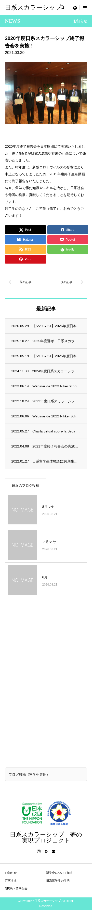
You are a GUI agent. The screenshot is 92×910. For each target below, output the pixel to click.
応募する (11, 880)
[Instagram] (38, 851)
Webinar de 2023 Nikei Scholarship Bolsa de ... (56, 386)
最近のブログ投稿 (25, 485)
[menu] (75, 7)
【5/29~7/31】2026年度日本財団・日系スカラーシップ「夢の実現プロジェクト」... (56, 326)
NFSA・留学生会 (16, 888)
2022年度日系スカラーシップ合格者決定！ (56, 401)
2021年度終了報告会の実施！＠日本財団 (56, 446)
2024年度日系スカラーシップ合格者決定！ (56, 371)
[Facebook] (46, 851)
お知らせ (11, 872)
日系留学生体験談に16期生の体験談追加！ (56, 461)
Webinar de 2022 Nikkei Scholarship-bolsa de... (56, 416)
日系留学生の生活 (58, 880)
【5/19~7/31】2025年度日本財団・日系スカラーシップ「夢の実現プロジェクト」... (56, 356)
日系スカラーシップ (33, 7)
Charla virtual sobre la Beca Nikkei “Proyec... (56, 431)
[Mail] (53, 851)
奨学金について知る (59, 872)
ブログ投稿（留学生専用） (29, 774)
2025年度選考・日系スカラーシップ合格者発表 (56, 341)
